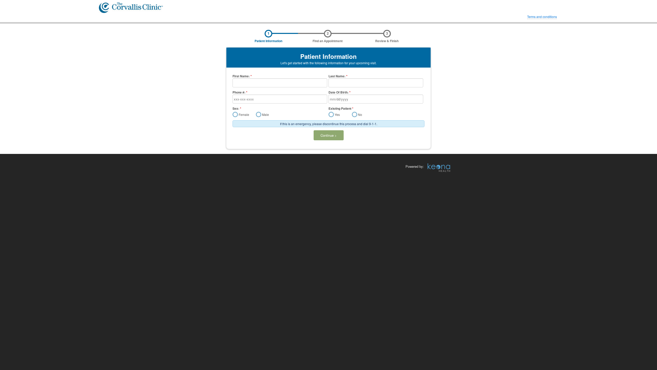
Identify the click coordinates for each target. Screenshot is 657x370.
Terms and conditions (542, 16)
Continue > (329, 135)
